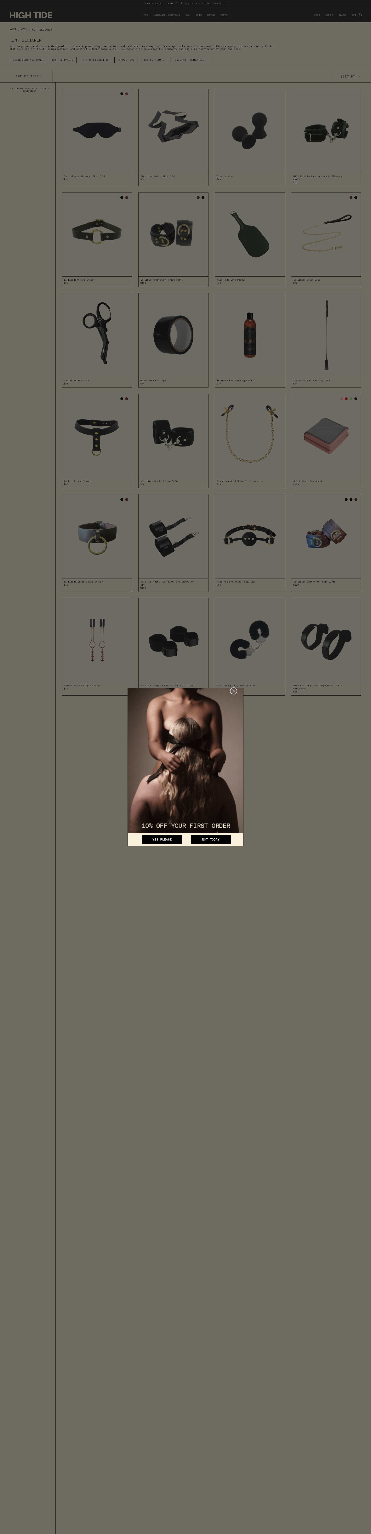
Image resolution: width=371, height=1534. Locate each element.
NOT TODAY (211, 839)
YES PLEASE (162, 839)
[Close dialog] (234, 691)
